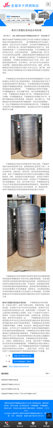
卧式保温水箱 (24, 406)
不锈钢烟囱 (44, 406)
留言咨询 (33, 426)
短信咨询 (20, 426)
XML (13, 416)
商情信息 (19, 416)
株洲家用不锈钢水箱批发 (9, 380)
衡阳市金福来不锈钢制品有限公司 (31, 413)
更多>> (48, 373)
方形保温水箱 (36, 403)
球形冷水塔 (8, 408)
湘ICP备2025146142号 (36, 416)
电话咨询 (7, 426)
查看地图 (46, 426)
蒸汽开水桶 (14, 406)
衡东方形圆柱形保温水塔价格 (19, 366)
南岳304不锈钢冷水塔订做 (10, 389)
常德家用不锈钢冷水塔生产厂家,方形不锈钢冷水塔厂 (19, 394)
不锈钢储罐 (34, 406)
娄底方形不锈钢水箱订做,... (23, 356)
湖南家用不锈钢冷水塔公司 (10, 384)
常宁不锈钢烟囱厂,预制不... (23, 361)
